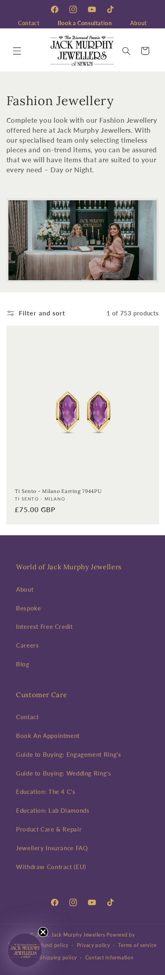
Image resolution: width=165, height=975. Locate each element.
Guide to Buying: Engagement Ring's (68, 754)
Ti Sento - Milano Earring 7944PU (58, 491)
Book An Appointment (48, 735)
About (138, 23)
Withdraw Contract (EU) (51, 866)
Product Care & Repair (49, 829)
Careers (27, 645)
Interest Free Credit (44, 626)
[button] (17, 51)
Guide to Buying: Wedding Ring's (63, 773)
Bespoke (28, 608)
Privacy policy (93, 945)
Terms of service (137, 945)
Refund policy (52, 945)
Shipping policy (58, 957)
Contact (28, 23)
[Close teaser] (43, 932)
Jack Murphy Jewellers (78, 934)
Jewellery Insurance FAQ (52, 847)
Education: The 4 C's (46, 791)
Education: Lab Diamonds (53, 810)
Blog (23, 664)
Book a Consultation (85, 23)
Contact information (109, 957)
